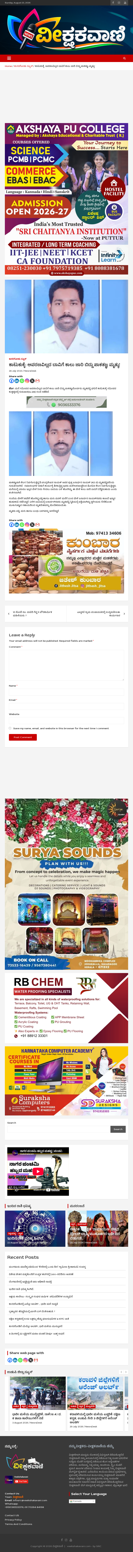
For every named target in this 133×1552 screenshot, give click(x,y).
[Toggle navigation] (9, 58)
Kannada (77, 1501)
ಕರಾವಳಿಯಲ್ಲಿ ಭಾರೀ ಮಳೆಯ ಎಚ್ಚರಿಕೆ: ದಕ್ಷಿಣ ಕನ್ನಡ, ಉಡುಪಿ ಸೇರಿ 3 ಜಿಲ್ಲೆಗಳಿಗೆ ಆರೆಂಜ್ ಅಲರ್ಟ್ (37, 1418)
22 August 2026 (15, 1242)
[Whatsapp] (22, 381)
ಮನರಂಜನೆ (77, 1206)
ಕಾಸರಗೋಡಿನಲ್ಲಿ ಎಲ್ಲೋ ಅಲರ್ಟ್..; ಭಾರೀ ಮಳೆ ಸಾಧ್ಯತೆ (33, 1304)
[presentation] (121, 1372)
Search (11, 1122)
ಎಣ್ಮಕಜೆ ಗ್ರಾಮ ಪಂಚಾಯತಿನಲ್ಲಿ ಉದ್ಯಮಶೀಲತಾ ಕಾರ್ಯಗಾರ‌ (98, 614)
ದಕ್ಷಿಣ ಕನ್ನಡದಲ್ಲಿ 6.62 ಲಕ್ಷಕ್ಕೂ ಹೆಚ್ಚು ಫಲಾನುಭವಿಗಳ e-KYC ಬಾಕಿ (39, 1318)
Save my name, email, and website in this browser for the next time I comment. (61, 728)
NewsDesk (30, 371)
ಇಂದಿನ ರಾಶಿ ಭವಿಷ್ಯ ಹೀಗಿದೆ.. (26, 1238)
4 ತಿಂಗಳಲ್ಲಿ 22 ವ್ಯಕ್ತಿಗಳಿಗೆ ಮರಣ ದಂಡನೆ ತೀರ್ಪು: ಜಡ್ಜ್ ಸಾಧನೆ (36, 1333)
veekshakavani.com (37, 1242)
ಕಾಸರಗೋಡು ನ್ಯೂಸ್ (17, 359)
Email (13, 700)
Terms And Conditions (18, 1524)
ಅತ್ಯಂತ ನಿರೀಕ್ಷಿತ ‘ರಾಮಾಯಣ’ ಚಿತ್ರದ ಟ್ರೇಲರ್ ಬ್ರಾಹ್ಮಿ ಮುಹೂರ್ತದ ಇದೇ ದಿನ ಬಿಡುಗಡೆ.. (95, 1234)
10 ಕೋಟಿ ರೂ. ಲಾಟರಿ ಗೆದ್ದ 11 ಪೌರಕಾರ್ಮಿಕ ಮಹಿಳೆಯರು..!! (32, 614)
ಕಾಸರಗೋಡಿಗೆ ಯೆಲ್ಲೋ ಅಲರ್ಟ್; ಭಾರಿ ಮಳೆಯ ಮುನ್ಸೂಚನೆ (35, 1326)
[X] (32, 381)
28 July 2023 (15, 371)
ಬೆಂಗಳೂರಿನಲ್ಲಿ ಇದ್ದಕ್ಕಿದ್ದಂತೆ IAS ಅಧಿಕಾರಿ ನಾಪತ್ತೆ (30, 1281)
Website (14, 714)
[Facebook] (11, 381)
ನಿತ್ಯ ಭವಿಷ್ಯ (12, 1233)
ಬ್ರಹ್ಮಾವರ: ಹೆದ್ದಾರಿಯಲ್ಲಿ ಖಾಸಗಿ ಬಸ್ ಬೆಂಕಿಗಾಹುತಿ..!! (32, 1311)
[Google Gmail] (36, 1360)
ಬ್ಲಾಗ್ (20, 1233)
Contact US (12, 1515)
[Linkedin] (16, 381)
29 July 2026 (77, 1242)
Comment (15, 646)
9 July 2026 (76, 1422)
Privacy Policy (13, 1519)
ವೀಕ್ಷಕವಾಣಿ (58, 1546)
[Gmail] (37, 381)
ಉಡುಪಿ (16, 1406)
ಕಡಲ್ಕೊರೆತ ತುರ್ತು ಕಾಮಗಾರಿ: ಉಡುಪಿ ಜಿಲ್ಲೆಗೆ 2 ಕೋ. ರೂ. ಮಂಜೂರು (95, 1416)
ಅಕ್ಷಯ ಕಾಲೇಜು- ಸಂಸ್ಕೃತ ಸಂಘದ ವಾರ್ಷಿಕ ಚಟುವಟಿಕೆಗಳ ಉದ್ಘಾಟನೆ (45, 1296)
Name (13, 685)
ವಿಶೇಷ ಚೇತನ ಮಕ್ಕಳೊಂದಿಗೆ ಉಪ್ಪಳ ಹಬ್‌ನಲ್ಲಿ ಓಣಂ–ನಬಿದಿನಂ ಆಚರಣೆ (41, 1274)
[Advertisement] (66, 99)
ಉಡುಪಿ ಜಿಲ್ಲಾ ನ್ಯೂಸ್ (19, 1372)
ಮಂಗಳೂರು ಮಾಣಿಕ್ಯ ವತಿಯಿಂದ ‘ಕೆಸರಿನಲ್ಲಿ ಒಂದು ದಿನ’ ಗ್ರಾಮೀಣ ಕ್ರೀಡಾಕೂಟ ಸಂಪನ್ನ (47, 1266)
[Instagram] (27, 381)
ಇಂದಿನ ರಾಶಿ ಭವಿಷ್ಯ (19, 1206)
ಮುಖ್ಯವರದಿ (32, 1406)
